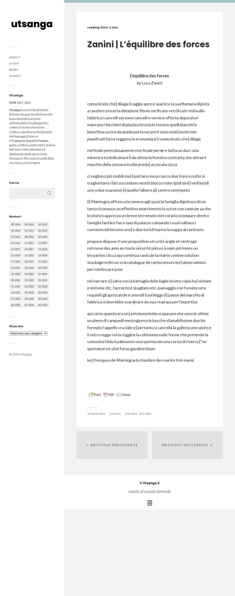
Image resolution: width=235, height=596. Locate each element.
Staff (14, 63)
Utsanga (26, 354)
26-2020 (29, 273)
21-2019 (42, 261)
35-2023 (29, 292)
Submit (15, 76)
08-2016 (29, 236)
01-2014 (15, 224)
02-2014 (29, 224)
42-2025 (42, 304)
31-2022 (15, 286)
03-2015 (42, 224)
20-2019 (29, 261)
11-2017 (29, 242)
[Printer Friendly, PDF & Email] (109, 394)
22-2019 (15, 267)
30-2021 (42, 280)
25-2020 (15, 273)
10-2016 (15, 242)
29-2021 (29, 280)
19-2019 (15, 261)
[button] (149, 502)
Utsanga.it (149, 483)
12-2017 (42, 242)
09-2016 (42, 236)
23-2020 (29, 267)
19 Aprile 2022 (96, 413)
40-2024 (15, 304)
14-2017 (29, 249)
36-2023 (42, 292)
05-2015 (29, 230)
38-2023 (29, 298)
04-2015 (15, 230)
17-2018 (29, 255)
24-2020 (42, 267)
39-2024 (42, 298)
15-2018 (42, 249)
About (15, 57)
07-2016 (15, 236)
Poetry (116, 413)
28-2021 (15, 280)
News (13, 69)
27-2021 (42, 273)
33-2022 (42, 286)
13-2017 (15, 249)
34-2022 (15, 292)
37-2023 (15, 298)
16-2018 (15, 255)
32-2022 (29, 286)
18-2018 (42, 255)
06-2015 (42, 230)
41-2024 (29, 304)
